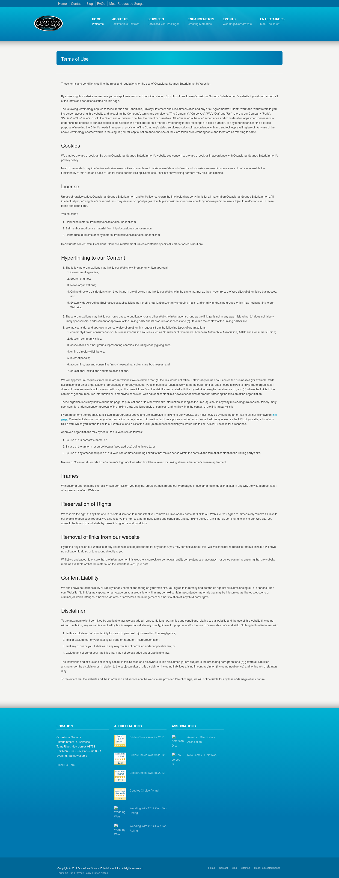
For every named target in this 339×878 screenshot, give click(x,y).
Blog (89, 3)
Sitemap (245, 867)
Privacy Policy (83, 873)
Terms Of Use (65, 873)
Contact (76, 3)
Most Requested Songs (126, 3)
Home (62, 3)
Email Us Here (65, 765)
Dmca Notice (100, 873)
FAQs (101, 3)
